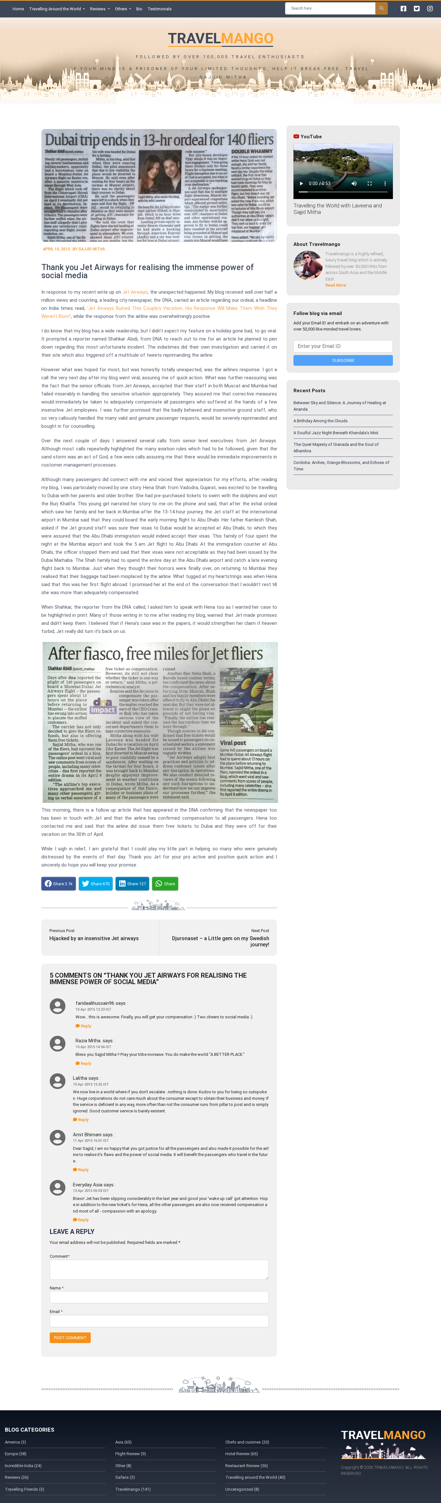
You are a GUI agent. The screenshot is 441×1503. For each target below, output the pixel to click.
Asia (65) (123, 1442)
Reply (85, 1026)
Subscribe (343, 360)
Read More (335, 285)
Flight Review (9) (130, 1453)
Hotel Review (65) (241, 1453)
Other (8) (123, 1465)
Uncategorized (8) (242, 1489)
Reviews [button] (98, 8)
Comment (60, 1256)
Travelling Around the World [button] (55, 8)
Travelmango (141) (133, 1489)
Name (57, 1288)
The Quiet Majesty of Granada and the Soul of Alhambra (336, 447)
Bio (139, 8)
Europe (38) (15, 1453)
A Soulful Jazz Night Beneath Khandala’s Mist (335, 432)
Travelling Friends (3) (24, 1489)
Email (56, 1311)
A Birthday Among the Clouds (320, 420)
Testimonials (160, 8)
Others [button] (121, 8)
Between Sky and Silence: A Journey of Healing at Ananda (339, 406)
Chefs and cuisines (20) (247, 1442)
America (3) (15, 1442)
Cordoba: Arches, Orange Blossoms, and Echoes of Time (341, 465)
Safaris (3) (125, 1477)
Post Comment (70, 1337)
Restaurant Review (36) (246, 1465)
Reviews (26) (17, 1477)
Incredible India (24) (23, 1465)
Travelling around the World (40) (255, 1477)
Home (19, 8)
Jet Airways (135, 292)
